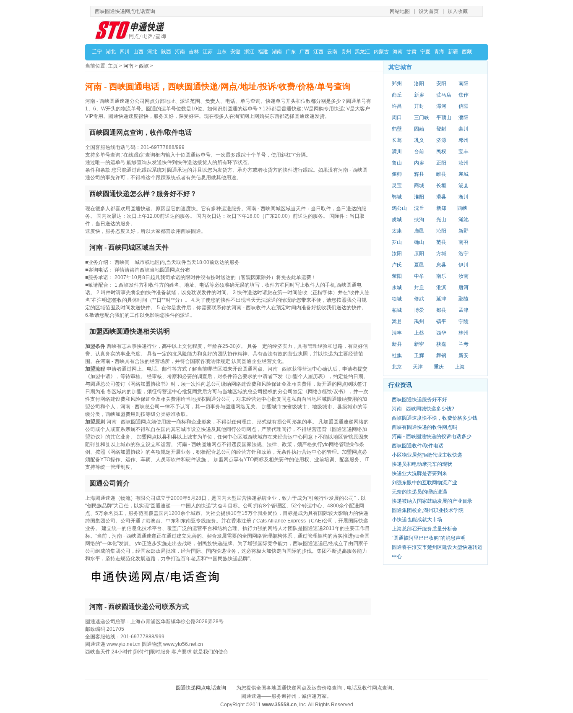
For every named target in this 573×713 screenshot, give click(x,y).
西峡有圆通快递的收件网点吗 (424, 427)
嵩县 (397, 321)
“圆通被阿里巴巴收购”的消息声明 (429, 538)
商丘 (397, 95)
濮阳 (463, 117)
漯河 (441, 106)
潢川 (397, 151)
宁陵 (463, 321)
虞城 (397, 219)
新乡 (419, 95)
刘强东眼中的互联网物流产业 (424, 483)
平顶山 (443, 117)
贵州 (346, 52)
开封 (419, 106)
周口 (397, 117)
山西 (138, 52)
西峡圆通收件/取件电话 (417, 446)
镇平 (441, 321)
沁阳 (441, 231)
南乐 (441, 276)
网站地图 (400, 11)
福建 (263, 52)
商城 (419, 185)
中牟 (419, 276)
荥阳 (397, 276)
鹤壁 (397, 129)
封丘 (419, 287)
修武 (419, 299)
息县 (441, 265)
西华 (441, 333)
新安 (463, 355)
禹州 (419, 321)
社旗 (397, 355)
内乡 (419, 163)
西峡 (144, 66)
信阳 (463, 106)
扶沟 (419, 219)
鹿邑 (419, 231)
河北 (152, 52)
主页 (113, 66)
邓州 (463, 140)
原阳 (419, 253)
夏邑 (419, 265)
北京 (397, 367)
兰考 (463, 344)
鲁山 (397, 163)
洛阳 (419, 83)
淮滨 (441, 287)
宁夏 (425, 52)
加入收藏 (458, 11)
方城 (441, 253)
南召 (463, 242)
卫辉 (419, 355)
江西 (318, 52)
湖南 (277, 52)
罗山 (397, 242)
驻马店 (443, 95)
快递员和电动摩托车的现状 (422, 464)
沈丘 (419, 208)
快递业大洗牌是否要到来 (419, 473)
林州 (463, 333)
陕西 (166, 52)
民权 (441, 151)
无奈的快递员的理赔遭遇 (419, 492)
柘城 (397, 310)
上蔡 (419, 333)
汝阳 (397, 253)
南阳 (463, 83)
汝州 (463, 163)
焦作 (463, 95)
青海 (439, 52)
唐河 (463, 287)
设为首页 (429, 11)
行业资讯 (400, 384)
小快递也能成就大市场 (417, 519)
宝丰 (463, 151)
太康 (397, 231)
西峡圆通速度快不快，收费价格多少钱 (434, 418)
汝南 (463, 276)
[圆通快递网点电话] (131, 30)
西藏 (467, 52)
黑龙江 (362, 52)
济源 (441, 140)
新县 (397, 344)
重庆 (439, 367)
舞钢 (441, 355)
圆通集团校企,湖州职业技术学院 (428, 510)
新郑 (441, 208)
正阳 (441, 163)
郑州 (397, 83)
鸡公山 (399, 208)
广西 (305, 52)
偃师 (397, 174)
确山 (419, 242)
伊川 (463, 265)
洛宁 (463, 253)
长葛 (397, 140)
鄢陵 (463, 299)
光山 (441, 219)
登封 (441, 129)
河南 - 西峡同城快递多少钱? (423, 409)
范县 (441, 242)
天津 (418, 367)
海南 (398, 52)
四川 (125, 52)
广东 (291, 52)
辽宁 (97, 52)
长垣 (441, 185)
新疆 (453, 52)
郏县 (441, 310)
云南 (332, 52)
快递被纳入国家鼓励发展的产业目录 (432, 501)
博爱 (419, 310)
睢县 (441, 174)
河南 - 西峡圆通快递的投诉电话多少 (431, 436)
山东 (221, 52)
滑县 (441, 197)
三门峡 (421, 117)
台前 (419, 151)
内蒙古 (381, 52)
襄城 (463, 174)
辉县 (419, 174)
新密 (419, 344)
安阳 (441, 83)
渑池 (463, 219)
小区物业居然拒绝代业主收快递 (427, 455)
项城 (397, 299)
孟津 (463, 310)
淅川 (463, 197)
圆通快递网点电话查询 (201, 688)
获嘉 (441, 344)
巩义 (419, 140)
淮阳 (419, 197)
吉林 (194, 52)
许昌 (397, 106)
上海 (460, 367)
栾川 (463, 129)
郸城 (397, 197)
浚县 (463, 185)
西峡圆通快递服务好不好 (419, 399)
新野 (463, 231)
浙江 (249, 52)
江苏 (208, 52)
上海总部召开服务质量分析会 (424, 529)
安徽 (235, 52)
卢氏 (397, 265)
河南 (180, 52)
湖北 (111, 52)
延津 (441, 299)
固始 (419, 129)
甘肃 (411, 52)
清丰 (397, 333)
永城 (397, 287)
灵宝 (397, 185)
